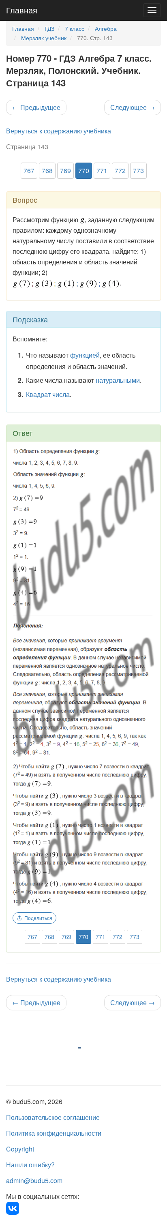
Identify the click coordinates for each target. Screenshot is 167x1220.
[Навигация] (152, 10)
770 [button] (83, 170)
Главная (21, 10)
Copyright (20, 1149)
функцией (85, 355)
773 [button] (138, 170)
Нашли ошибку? (30, 1164)
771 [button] (101, 170)
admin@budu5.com (34, 1180)
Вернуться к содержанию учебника (58, 130)
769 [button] (65, 170)
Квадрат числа (48, 394)
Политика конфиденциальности (53, 1133)
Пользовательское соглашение (53, 1117)
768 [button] (47, 170)
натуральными (118, 380)
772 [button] (120, 170)
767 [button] (29, 170)
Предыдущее (36, 107)
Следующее (132, 107)
